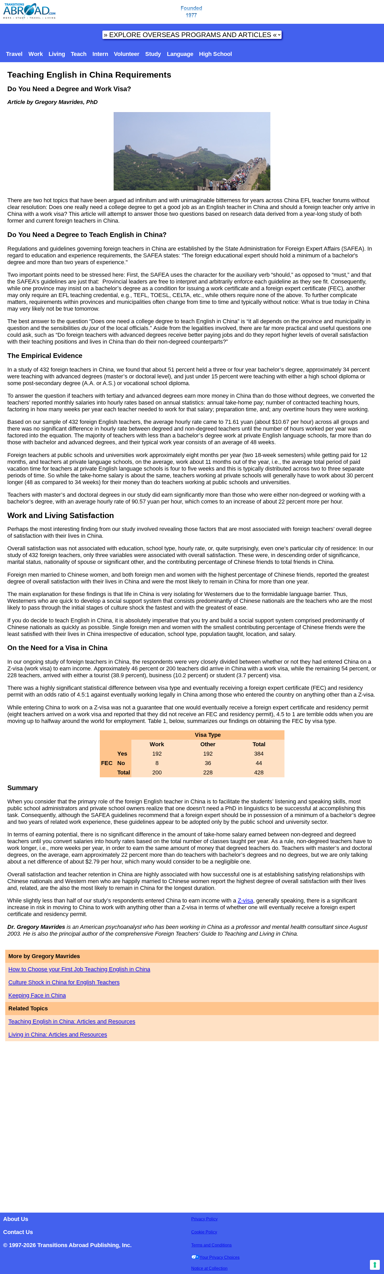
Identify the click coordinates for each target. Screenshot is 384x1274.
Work (35, 54)
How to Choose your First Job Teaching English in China (79, 969)
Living (57, 54)
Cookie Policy (204, 1232)
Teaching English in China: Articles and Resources (71, 1021)
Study (153, 54)
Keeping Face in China (37, 995)
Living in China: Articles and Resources (57, 1034)
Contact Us (18, 1232)
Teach (78, 54)
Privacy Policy (204, 1219)
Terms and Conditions (211, 1245)
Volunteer (126, 54)
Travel (14, 54)
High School (215, 54)
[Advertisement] (192, 1124)
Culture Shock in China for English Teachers (64, 982)
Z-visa (245, 900)
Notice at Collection (209, 1268)
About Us (15, 1219)
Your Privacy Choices (220, 1257)
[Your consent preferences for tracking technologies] (375, 1265)
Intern (100, 54)
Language (180, 54)
